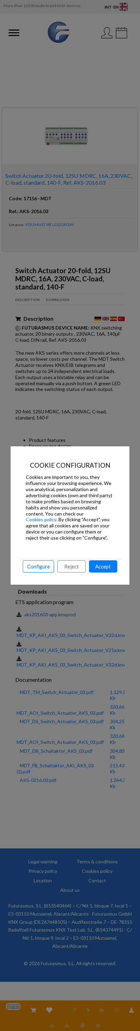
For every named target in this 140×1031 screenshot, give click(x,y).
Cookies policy (41, 519)
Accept (103, 566)
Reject (71, 566)
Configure (38, 566)
